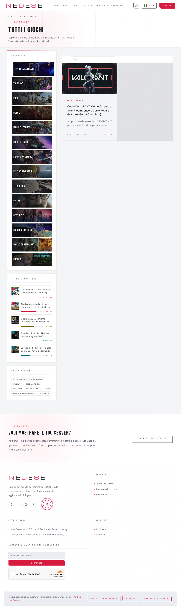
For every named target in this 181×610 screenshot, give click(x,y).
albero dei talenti (34, 389)
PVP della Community (109, 5)
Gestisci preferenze (103, 598)
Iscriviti (36, 563)
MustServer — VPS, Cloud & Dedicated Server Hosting (39, 529)
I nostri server (82, 5)
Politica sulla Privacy (106, 489)
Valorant (16, 384)
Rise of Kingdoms (36, 379)
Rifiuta (131, 598)
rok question (44, 393)
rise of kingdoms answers (23, 393)
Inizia (167, 5)
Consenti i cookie (156, 598)
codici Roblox (19, 379)
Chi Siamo (101, 529)
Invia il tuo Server (151, 438)
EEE (24, 5)
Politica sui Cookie (105, 494)
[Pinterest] (33, 504)
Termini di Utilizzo (105, 483)
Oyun (48, 389)
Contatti (100, 534)
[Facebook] (11, 504)
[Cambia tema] (136, 6)
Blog (65, 5)
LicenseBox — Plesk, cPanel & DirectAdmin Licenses (37, 534)
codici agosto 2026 (32, 384)
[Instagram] (26, 504)
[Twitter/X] (19, 504)
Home (56, 5)
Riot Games (17, 389)
